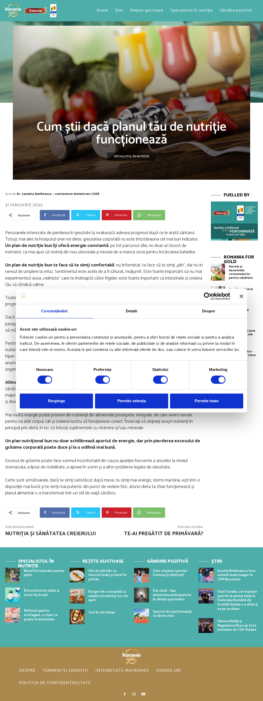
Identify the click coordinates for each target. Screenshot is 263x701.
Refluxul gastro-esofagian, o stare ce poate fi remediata (41, 615)
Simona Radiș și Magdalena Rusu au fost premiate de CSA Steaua (236, 625)
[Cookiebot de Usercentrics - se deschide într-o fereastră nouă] (207, 296)
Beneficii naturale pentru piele (44, 573)
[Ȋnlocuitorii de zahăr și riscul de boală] (12, 595)
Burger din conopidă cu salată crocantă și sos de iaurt (108, 596)
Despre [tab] (208, 311)
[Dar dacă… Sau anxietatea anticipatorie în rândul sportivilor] (141, 595)
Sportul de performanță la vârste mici (172, 614)
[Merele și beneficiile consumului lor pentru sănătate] (218, 272)
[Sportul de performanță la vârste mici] (141, 616)
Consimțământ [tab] (54, 311)
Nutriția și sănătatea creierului (50, 534)
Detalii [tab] (131, 311)
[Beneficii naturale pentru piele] (12, 575)
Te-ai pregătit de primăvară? (163, 534)
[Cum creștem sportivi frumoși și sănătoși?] (141, 575)
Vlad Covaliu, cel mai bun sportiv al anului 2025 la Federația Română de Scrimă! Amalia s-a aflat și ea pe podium (237, 600)
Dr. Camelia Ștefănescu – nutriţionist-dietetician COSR (58, 194)
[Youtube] (143, 694)
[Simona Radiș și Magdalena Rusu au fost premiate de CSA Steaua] (206, 625)
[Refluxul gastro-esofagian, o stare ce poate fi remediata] (12, 615)
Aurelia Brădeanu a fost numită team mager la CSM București (236, 575)
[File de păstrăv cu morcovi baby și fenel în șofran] (77, 575)
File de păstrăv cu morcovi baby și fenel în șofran (107, 575)
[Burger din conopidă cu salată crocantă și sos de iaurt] (77, 596)
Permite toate (207, 401)
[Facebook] (124, 694)
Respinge (56, 401)
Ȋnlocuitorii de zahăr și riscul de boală (41, 593)
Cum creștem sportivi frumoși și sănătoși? (170, 573)
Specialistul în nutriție (131, 156)
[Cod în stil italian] (77, 616)
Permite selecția (131, 401)
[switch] (102, 380)
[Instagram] (134, 694)
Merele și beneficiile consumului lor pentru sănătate (241, 272)
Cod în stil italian (101, 613)
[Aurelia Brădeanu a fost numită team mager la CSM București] (206, 575)
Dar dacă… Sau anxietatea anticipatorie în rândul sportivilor (172, 595)
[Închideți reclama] (241, 296)
